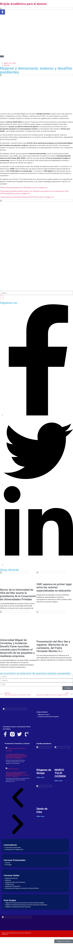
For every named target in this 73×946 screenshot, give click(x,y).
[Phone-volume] (26, 734)
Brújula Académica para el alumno (23, 4)
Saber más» (40, 777)
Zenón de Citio (41, 810)
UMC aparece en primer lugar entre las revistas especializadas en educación (54, 587)
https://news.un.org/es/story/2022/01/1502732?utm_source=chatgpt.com (27, 197)
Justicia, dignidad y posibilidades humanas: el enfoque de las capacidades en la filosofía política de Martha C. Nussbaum (17, 774)
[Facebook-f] (5, 734)
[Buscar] (1, 297)
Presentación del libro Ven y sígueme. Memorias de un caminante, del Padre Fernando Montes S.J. (53, 646)
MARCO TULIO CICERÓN (60, 773)
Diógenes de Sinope (43, 771)
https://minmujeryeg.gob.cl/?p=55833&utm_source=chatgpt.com (24, 187)
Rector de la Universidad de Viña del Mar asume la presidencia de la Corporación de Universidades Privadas (18, 594)
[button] (18, 798)
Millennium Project (44, 714)
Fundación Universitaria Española (48, 716)
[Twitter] (19, 734)
